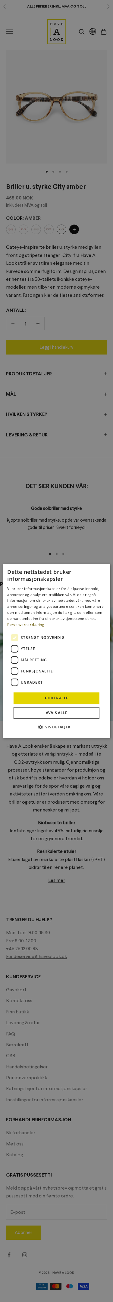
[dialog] (56, 651)
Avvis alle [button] (56, 712)
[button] (56, 726)
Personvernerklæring (25, 624)
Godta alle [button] (56, 698)
